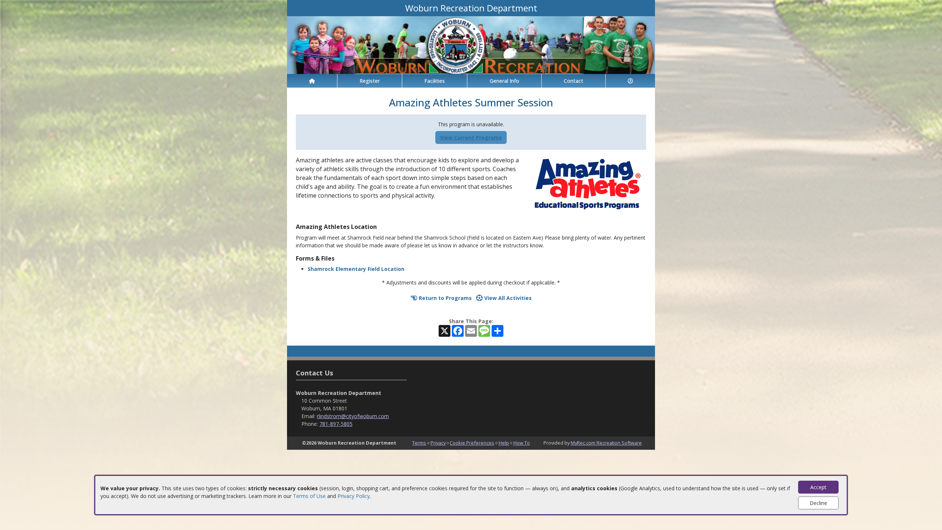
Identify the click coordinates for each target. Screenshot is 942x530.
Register (370, 80)
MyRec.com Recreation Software (606, 442)
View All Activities (507, 297)
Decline (818, 502)
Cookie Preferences (472, 442)
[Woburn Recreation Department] (471, 44)
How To (521, 442)
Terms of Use (309, 495)
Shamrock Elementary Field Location (356, 268)
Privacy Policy (353, 495)
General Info (504, 80)
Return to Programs (444, 297)
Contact (573, 80)
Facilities (434, 80)
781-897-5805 (336, 423)
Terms (419, 442)
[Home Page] (312, 81)
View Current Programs (471, 137)
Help (504, 442)
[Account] (630, 81)
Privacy (438, 442)
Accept (818, 487)
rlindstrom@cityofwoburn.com (353, 416)
